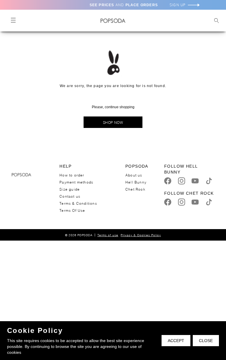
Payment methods (76, 182)
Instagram (181, 180)
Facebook (167, 180)
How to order (71, 175)
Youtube (195, 180)
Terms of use (107, 235)
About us (133, 175)
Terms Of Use (72, 210)
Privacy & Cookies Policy (141, 235)
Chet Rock (135, 189)
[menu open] (13, 20)
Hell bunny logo (113, 20)
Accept (176, 340)
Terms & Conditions (78, 203)
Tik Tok (208, 180)
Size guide (69, 189)
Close (206, 340)
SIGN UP (180, 5)
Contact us (69, 196)
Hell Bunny (136, 182)
